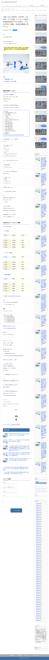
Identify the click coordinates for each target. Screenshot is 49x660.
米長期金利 (18, 424)
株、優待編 (42, 5)
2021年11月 (38, 604)
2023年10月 (38, 563)
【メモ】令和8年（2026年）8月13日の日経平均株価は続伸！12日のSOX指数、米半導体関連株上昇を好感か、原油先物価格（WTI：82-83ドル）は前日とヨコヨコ (43, 368)
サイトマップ (26, 655)
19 (39, 490)
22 (44, 490)
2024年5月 (38, 551)
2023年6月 (38, 570)
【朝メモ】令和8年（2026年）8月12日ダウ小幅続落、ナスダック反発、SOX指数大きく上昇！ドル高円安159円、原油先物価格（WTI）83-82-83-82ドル (43, 384)
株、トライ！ (18, 5)
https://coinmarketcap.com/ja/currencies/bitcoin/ (15, 355)
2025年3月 (38, 533)
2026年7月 (38, 505)
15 (44, 488)
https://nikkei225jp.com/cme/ (11, 395)
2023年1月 (38, 579)
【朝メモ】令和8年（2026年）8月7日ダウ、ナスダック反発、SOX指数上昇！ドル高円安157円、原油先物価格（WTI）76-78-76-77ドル (43, 466)
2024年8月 (38, 546)
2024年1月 (38, 558)
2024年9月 (38, 544)
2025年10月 (38, 521)
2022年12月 (38, 581)
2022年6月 (38, 592)
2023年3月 (38, 576)
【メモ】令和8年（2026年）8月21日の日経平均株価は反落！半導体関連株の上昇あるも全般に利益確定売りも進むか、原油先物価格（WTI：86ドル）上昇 (43, 178)
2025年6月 (38, 528)
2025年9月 (38, 523)
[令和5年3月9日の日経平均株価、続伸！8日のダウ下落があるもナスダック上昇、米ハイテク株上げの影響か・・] (5, 437)
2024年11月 (38, 540)
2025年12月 (38, 517)
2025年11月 (38, 519)
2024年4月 (38, 553)
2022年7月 (38, 590)
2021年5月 (38, 615)
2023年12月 (38, 560)
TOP (6, 8)
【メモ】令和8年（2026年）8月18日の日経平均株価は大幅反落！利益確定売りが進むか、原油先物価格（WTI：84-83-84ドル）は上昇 (43, 269)
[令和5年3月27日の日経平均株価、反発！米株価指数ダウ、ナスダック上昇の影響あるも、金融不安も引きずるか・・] (5, 462)
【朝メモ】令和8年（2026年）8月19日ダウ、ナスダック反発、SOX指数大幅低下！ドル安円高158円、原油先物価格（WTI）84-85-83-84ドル (41, 78)
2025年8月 (38, 524)
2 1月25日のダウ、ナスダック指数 (10, 81)
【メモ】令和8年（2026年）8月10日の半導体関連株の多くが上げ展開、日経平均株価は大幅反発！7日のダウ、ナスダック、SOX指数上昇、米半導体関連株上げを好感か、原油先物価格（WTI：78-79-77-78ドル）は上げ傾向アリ (43, 449)
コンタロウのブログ (9, 2)
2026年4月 (38, 510)
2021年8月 (38, 609)
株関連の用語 (12, 655)
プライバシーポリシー (36, 655)
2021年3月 (38, 618)
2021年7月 (38, 611)
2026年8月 (38, 503)
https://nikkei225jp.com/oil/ (11, 328)
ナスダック (9, 424)
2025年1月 (38, 537)
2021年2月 (38, 620)
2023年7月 (38, 569)
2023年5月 (38, 572)
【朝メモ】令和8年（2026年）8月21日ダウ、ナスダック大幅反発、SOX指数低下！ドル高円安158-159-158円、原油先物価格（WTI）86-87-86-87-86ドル (43, 162)
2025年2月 (38, 535)
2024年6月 (38, 549)
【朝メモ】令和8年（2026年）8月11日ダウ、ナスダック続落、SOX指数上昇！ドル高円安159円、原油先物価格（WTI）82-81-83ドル (43, 415)
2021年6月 (38, 613)
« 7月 (36, 495)
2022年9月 (38, 586)
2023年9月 (38, 565)
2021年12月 (38, 602)
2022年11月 (38, 583)
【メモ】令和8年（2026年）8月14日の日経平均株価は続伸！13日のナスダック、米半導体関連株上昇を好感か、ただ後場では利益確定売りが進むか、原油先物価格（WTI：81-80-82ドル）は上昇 (41, 91)
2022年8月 (38, 588)
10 (36, 488)
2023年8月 (38, 567)
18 (37, 490)
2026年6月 (38, 507)
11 (37, 488)
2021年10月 (38, 606)
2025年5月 (38, 530)
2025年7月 (38, 526)
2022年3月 (38, 597)
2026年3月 (38, 512)
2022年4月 (38, 595)
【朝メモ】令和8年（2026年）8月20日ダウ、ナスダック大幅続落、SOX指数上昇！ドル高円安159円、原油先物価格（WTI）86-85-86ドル (41, 26)
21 (42, 490)
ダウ (6, 424)
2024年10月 (38, 542)
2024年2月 (38, 556)
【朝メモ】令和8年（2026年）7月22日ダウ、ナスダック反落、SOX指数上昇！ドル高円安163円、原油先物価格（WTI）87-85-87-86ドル (41, 118)
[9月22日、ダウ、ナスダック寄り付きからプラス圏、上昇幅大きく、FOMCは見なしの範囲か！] (5, 443)
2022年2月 (38, 599)
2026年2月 (38, 514)
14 (42, 488)
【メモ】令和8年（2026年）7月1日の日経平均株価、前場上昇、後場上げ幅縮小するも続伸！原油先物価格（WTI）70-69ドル (41, 132)
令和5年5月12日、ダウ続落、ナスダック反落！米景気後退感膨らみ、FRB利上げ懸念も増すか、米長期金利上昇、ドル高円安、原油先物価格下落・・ (19, 454)
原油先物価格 (13, 424)
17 (36, 490)
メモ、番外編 (30, 5)
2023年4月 (38, 574)
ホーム (7, 5)
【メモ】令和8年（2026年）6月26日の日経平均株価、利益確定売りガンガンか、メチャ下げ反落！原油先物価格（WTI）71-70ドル (41, 145)
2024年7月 (38, 547)
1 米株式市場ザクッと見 (8, 79)
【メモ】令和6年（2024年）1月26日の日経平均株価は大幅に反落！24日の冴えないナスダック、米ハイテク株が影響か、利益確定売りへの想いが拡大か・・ (16, 468)
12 (39, 488)
